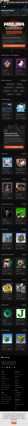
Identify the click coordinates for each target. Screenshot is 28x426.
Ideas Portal (17, 376)
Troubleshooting (18, 394)
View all (24, 153)
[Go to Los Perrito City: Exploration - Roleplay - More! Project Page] (7, 241)
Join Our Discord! (18, 374)
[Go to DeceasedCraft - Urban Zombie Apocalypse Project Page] (21, 291)
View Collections (14, 147)
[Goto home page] (5, 7)
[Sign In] (25, 7)
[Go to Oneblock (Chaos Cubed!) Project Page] (7, 342)
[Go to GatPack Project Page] (7, 216)
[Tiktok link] (4, 367)
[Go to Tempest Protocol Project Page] (21, 111)
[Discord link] (9, 367)
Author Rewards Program (6, 399)
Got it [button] (14, 423)
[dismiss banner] (26, 1)
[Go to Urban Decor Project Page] (21, 67)
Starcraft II (3, 383)
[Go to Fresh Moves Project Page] (21, 266)
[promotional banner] (14, 2)
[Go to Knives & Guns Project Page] (21, 216)
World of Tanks (4, 389)
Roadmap (17, 383)
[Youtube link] (7, 367)
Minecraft (3, 376)
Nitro (16, 408)
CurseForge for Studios (19, 404)
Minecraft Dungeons (5, 387)
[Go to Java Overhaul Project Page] (7, 191)
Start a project (4, 394)
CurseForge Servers (18, 387)
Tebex (16, 406)
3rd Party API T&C (5, 403)
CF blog (16, 378)
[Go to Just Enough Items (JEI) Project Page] (21, 316)
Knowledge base (18, 392)
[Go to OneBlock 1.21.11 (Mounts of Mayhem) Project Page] (21, 342)
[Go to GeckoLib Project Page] (7, 316)
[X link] (12, 367)
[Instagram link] (2, 367)
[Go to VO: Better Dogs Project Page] (7, 165)
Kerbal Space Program (5, 385)
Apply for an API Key (5, 401)
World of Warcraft (5, 378)
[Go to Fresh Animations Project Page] (7, 266)
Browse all (23, 80)
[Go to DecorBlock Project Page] (7, 67)
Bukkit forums (17, 385)
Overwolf (16, 402)
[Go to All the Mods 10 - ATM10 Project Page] (7, 291)
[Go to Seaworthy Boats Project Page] (7, 111)
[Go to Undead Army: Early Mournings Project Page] (21, 165)
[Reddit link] (14, 367)
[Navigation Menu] (2, 6)
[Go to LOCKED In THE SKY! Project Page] (21, 241)
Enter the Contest (14, 45)
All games (3, 374)
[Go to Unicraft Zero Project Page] (21, 191)
